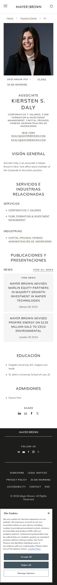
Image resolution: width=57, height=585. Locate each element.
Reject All (26, 565)
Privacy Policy (16, 479)
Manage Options (26, 573)
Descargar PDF (17, 79)
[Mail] (25, 413)
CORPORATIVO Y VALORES (25, 210)
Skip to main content (15, 2)
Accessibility (16, 486)
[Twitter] (37, 414)
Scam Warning (17, 84)
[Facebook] (31, 414)
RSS (47, 486)
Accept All (26, 557)
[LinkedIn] (19, 414)
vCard (41, 79)
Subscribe (17, 472)
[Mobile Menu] (5, 7)
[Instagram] (33, 452)
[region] (26, 546)
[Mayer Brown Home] (28, 7)
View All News (43, 269)
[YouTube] (23, 452)
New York (28, 132)
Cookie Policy (34, 549)
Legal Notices (37, 472)
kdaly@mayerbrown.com (28, 136)
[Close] (48, 513)
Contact (35, 486)
